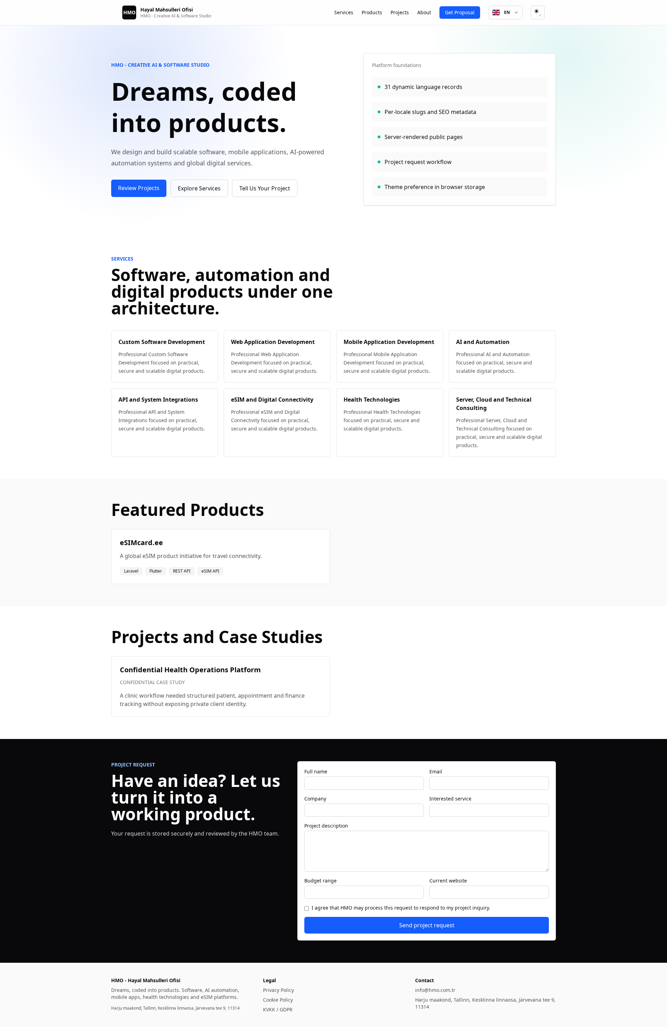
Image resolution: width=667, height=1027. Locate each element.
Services (343, 12)
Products (372, 12)
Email (435, 771)
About (424, 12)
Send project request (426, 925)
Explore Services (199, 188)
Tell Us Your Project (264, 188)
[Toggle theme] (538, 12)
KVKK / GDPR (278, 1009)
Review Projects (138, 188)
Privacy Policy (278, 990)
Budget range (320, 880)
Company (315, 798)
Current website (448, 880)
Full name (315, 771)
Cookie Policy (278, 999)
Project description (326, 825)
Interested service (450, 798)
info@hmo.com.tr (435, 990)
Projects (399, 12)
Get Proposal (460, 12)
